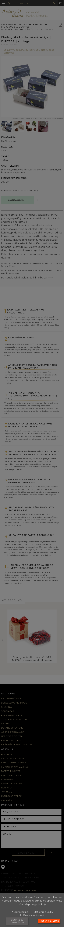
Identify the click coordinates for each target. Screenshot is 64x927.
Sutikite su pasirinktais (17, 921)
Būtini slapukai (21, 912)
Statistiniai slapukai (43, 912)
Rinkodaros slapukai (33, 915)
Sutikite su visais (49, 921)
